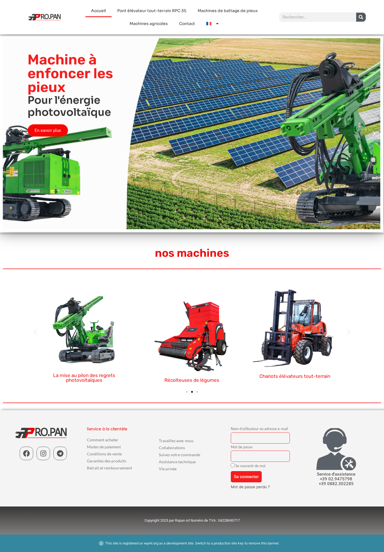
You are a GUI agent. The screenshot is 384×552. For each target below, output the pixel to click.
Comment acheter (102, 439)
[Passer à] (213, 23)
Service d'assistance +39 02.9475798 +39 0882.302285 (336, 479)
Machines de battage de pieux (228, 10)
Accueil (98, 10)
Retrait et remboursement (109, 467)
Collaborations (172, 447)
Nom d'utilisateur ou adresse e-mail (259, 429)
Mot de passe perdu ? (250, 487)
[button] (9, 133)
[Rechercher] (361, 17)
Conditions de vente (104, 453)
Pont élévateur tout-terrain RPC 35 (151, 10)
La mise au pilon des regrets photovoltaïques (84, 377)
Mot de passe (241, 447)
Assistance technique (177, 461)
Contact (187, 23)
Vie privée (168, 468)
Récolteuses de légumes (191, 380)
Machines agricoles (149, 23)
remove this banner (263, 543)
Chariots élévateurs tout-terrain (294, 376)
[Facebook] (26, 453)
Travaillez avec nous (176, 440)
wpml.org (151, 543)
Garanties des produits (106, 460)
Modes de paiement (104, 446)
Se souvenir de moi (249, 466)
